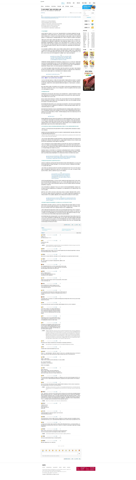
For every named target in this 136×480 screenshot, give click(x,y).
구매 (85, 59)
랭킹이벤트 (84, 2)
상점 (90, 2)
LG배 (63, 6)
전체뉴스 (42, 6)
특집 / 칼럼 (59, 6)
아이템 (91, 49)
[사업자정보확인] (58, 470)
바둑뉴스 (62, 3)
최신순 (80, 232)
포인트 (94, 49)
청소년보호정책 (55, 467)
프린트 (80, 12)
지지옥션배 (67, 6)
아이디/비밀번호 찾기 (86, 15)
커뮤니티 (78, 2)
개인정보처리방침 (48, 467)
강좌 (73, 2)
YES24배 (71, 6)
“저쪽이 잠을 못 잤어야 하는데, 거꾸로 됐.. (68, 229)
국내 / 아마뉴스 (53, 6)
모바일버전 (68, 467)
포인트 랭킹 (85, 30)
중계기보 (69, 2)
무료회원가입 (89, 17)
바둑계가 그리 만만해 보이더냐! (66, 230)
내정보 (94, 2)
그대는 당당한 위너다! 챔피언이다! (47, 229)
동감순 (77, 232)
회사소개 (43, 467)
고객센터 (93, 10)
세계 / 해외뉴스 (47, 6)
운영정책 (64, 467)
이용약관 (60, 467)
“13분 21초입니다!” (44, 230)
